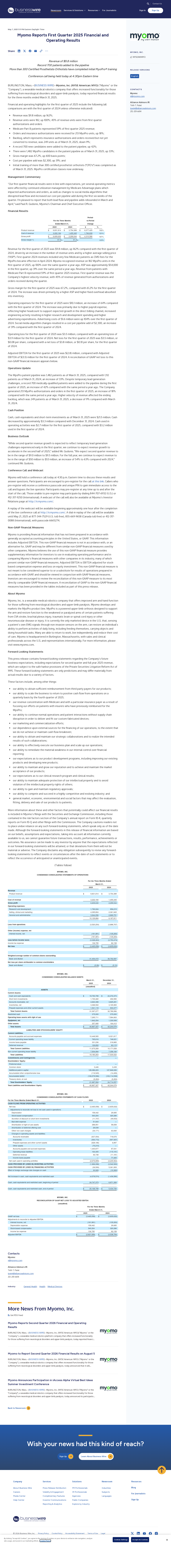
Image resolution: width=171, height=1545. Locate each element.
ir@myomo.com (15, 1260)
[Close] (167, 1540)
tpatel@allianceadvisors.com (21, 1273)
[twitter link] (132, 1533)
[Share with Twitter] (25, 51)
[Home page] (24, 10)
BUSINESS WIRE (44, 85)
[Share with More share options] (47, 51)
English (134, 76)
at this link (98, 481)
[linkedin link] (138, 1533)
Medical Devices (55, 1286)
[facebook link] (150, 1533)
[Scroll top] (161, 1470)
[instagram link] (156, 1533)
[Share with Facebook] (30, 51)
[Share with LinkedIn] (19, 51)
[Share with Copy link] (41, 51)
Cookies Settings (121, 1540)
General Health (30, 1286)
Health (42, 1286)
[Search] (148, 4)
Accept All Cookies (140, 1540)
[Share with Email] (36, 51)
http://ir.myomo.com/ (41, 501)
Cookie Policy (45, 1541)
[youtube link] (144, 1533)
